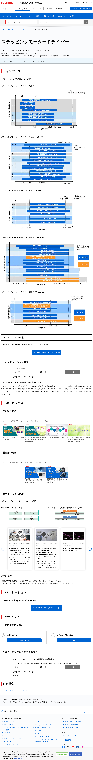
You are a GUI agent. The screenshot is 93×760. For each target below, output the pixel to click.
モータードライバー (26, 29)
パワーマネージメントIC (42, 727)
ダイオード (7, 742)
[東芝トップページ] (10, 3)
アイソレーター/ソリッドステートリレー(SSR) (16, 729)
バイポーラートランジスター (13, 739)
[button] (73, 3)
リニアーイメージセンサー (43, 736)
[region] (46, 754)
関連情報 (43, 61)
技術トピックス (14, 61)
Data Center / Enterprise (73, 722)
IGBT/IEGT (7, 736)
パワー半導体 (8, 725)
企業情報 (68, 740)
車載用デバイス (9, 722)
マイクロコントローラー (12, 745)
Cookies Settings (62, 754)
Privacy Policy (18, 758)
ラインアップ (4, 61)
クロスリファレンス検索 (19, 368)
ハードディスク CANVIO (73, 735)
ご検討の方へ (35, 61)
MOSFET (7, 733)
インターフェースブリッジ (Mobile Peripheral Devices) (45, 740)
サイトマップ (88, 712)
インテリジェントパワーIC (43, 725)
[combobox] (61, 22)
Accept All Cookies (75, 754)
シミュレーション (25, 61)
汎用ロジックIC (39, 733)
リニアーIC (38, 730)
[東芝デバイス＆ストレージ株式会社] (31, 3)
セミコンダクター (12, 29)
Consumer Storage (71, 727)
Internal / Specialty (71, 725)
